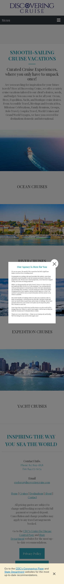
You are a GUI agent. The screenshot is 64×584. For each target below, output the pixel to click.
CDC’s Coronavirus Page (30, 568)
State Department (14, 571)
